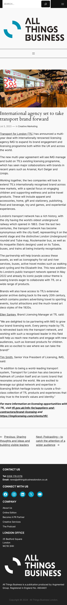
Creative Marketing (28, 126)
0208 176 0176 (14, 476)
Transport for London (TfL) (17, 133)
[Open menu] (63, 4)
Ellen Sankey (8, 314)
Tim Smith (6, 357)
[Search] (45, 4)
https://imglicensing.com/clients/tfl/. (24, 416)
